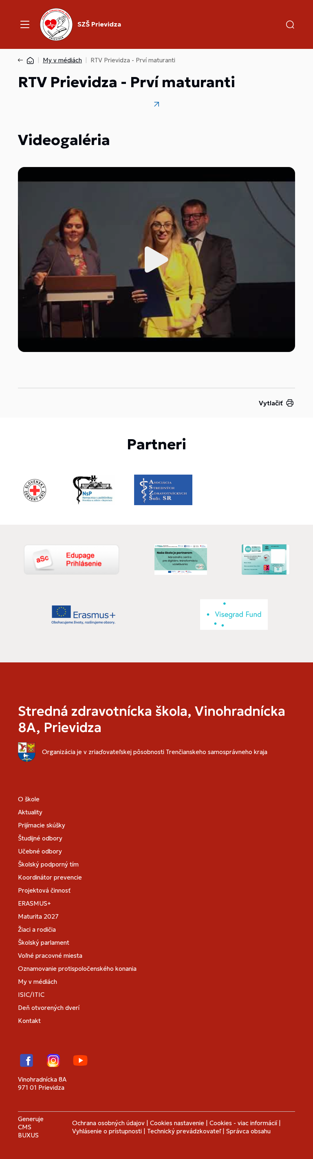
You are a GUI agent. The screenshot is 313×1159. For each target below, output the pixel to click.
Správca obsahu (248, 1131)
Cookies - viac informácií (243, 1123)
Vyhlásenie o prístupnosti (107, 1131)
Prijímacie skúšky (41, 825)
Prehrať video (156, 259)
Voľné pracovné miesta (50, 955)
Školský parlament (43, 942)
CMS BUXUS (28, 1131)
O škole (29, 799)
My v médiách (62, 60)
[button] (290, 24)
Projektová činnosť (44, 890)
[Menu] (25, 24)
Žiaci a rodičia (37, 929)
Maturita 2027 (38, 916)
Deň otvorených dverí (48, 1008)
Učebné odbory (40, 851)
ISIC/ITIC (31, 994)
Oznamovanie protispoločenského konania (77, 968)
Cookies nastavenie (177, 1123)
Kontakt (29, 1021)
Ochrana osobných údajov (108, 1123)
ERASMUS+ (34, 903)
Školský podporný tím (48, 864)
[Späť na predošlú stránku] (22, 60)
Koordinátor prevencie (50, 877)
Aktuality (30, 812)
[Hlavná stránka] (30, 60)
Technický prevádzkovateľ (184, 1131)
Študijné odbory (40, 838)
